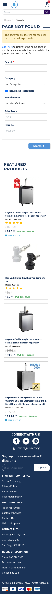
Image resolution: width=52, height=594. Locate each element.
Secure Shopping (11, 481)
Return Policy (9, 491)
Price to (9, 124)
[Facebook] (16, 441)
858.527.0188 (13, 562)
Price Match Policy (12, 496)
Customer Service (11, 512)
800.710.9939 (16, 557)
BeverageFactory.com (14, 534)
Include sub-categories (21, 90)
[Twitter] (26, 441)
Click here (7, 46)
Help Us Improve (11, 523)
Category (10, 78)
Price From (11, 111)
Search (8, 62)
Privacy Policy (9, 486)
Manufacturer (12, 97)
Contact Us (8, 518)
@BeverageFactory (26, 448)
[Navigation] (5, 4)
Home (7, 20)
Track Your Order (11, 507)
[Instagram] (35, 441)
